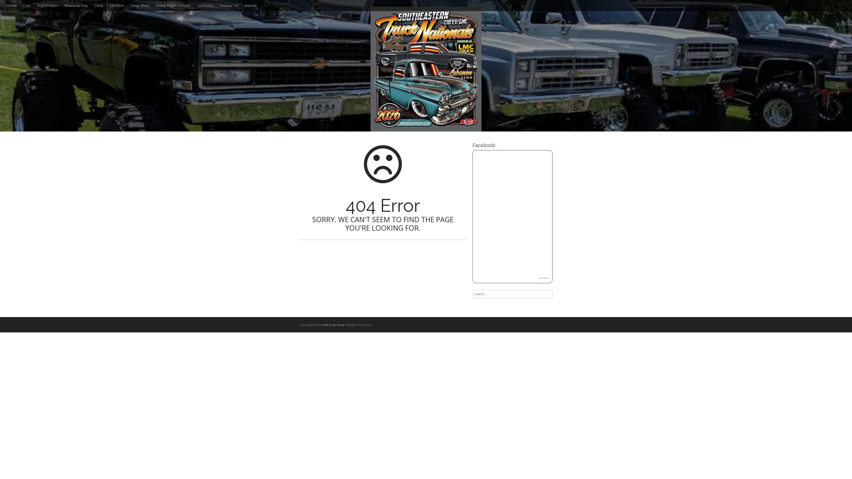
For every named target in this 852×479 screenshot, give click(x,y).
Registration (47, 5)
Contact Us (229, 5)
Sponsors (205, 5)
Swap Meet (140, 5)
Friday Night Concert (173, 5)
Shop (99, 5)
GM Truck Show (333, 325)
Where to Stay (76, 5)
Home (12, 5)
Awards (251, 5)
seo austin (544, 278)
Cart (26, 5)
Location (117, 5)
